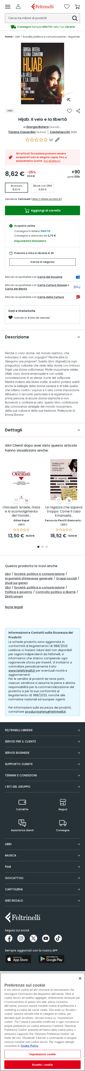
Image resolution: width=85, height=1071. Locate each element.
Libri (8, 574)
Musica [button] (10, 855)
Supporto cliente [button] (19, 764)
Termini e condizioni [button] (21, 775)
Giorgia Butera (37, 127)
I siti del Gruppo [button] (17, 787)
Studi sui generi (16, 583)
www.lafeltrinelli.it (21, 671)
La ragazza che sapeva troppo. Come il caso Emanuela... (63, 511)
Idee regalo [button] (14, 901)
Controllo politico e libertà (55, 592)
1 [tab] (42, 101)
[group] (42, 26)
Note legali (14, 607)
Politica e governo (18, 592)
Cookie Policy (29, 1046)
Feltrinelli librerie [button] (19, 730)
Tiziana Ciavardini (21, 132)
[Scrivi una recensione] (57, 139)
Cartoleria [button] (14, 889)
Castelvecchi (60, 132)
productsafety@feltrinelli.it (45, 712)
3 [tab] (46, 547)
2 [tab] (42, 547)
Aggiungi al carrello (45, 210)
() (51, 139)
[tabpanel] (42, 73)
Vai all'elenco (52, 161)
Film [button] (8, 867)
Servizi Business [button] (17, 753)
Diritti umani (14, 596)
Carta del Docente (49, 277)
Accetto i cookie (42, 1064)
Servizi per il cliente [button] (20, 741)
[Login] (18, 6)
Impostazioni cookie (42, 1054)
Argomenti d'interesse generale (29, 578)
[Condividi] (78, 110)
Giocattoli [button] (14, 878)
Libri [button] (8, 844)
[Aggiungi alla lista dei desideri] (69, 111)
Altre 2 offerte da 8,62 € (46, 199)
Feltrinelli (24, 199)
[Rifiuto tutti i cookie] (80, 978)
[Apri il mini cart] (77, 6)
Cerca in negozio (42, 262)
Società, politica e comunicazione (39, 574)
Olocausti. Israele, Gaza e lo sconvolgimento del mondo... (21, 511)
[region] (42, 1022)
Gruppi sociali (66, 578)
